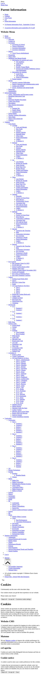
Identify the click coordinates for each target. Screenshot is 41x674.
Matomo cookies (11, 640)
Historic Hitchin (21, 132)
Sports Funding (13, 551)
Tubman (14, 194)
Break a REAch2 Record (19, 413)
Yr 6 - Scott (19, 403)
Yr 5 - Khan (19, 398)
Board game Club (17, 341)
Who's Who (12, 56)
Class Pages (8, 18)
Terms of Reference (18, 46)
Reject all (4, 599)
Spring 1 (18, 427)
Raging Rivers (20, 168)
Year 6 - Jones (20, 385)
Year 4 (18, 289)
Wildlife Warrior (17, 404)
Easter (14, 284)
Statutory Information (11, 535)
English (10, 472)
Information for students (19, 72)
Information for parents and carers (22, 60)
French (10, 511)
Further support (16, 79)
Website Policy (12, 570)
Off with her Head (21, 205)
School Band (16, 325)
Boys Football (20, 334)
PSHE (10, 499)
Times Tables (16, 485)
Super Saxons (20, 165)
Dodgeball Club (17, 344)
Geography (11, 496)
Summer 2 (19, 308)
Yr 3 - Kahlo (20, 389)
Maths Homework (17, 489)
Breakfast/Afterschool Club (16, 96)
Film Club (15, 346)
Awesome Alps (20, 203)
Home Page (4, 5)
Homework (11, 305)
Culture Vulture (17, 410)
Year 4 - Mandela (21, 365)
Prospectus (11, 55)
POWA (10, 106)
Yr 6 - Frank (20, 401)
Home (6, 14)
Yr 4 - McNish (20, 394)
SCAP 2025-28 (16, 265)
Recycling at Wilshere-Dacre (20, 274)
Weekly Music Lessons (19, 516)
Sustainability (12, 91)
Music (10, 515)
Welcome (11, 39)
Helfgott (14, 211)
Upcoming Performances (23, 522)
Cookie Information (14, 568)
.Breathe (18, 260)
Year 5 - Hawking (21, 368)
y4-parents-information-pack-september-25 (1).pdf (20, 28)
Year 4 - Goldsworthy (22, 379)
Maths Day (15, 480)
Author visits (16, 296)
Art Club (15, 342)
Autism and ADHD (18, 86)
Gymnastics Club (17, 348)
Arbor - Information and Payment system (20, 94)
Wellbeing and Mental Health (17, 58)
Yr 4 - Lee (19, 392)
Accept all (11, 599)
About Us (7, 37)
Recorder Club (16, 525)
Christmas (15, 303)
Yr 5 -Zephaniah (21, 396)
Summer (18, 466)
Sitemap (7, 558)
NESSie (18, 65)
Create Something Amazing (20, 416)
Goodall (14, 125)
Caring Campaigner (18, 356)
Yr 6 (13, 318)
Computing (11, 497)
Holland (14, 143)
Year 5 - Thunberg (21, 380)
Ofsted (10, 542)
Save (17, 672)
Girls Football (20, 332)
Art (9, 468)
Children (7, 16)
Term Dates (11, 117)
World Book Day (17, 301)
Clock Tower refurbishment (20, 53)
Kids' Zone (11, 322)
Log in (3, 3)
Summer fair (16, 108)
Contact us (11, 41)
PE (9, 501)
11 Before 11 (20, 141)
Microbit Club (16, 339)
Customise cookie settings (23, 599)
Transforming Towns (22, 201)
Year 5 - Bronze (21, 367)
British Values (12, 541)
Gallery (18, 139)
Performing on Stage (18, 530)
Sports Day (15, 508)
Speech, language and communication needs (25, 84)
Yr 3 (13, 306)
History (10, 51)
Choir (14, 329)
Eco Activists (20, 236)
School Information (10, 93)
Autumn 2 (19, 425)
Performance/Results (14, 544)
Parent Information (10, 21)
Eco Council (12, 261)
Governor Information (18, 48)
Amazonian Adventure (23, 234)
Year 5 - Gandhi (21, 382)
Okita (14, 177)
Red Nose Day (16, 299)
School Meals (12, 113)
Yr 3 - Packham (21, 391)
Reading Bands (20, 475)
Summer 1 (19, 430)
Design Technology (14, 470)
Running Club (16, 349)
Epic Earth (19, 129)
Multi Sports (16, 336)
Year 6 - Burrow (21, 384)
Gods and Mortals (21, 127)
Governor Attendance (18, 50)
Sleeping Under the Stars (19, 408)
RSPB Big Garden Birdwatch (21, 294)
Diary (10, 98)
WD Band (15, 523)
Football (14, 330)
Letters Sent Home (14, 101)
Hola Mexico (20, 199)
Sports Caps (15, 504)
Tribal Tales (19, 136)
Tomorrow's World (21, 237)
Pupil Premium (12, 547)
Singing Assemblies (18, 532)
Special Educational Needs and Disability (20, 549)
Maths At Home (17, 491)
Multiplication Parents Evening (21, 484)
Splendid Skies (20, 134)
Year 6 (18, 292)
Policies (10, 546)
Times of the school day (15, 118)
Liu (6, 19)
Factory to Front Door (22, 198)
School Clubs (12, 323)
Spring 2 (18, 429)
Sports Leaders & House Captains (22, 510)
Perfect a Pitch (16, 354)
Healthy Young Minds (22, 67)
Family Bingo (16, 110)
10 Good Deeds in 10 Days (20, 358)
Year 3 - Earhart (21, 361)
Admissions (11, 537)
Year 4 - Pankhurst (21, 377)
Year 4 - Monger (21, 363)
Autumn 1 (19, 310)
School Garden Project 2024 (20, 267)
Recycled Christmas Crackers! (21, 275)
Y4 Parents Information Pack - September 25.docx (20, 24)
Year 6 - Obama (21, 370)
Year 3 (18, 287)
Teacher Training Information (17, 115)
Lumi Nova (19, 63)
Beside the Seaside (21, 163)
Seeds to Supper (17, 415)
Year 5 (18, 291)
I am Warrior (20, 162)
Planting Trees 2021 (18, 268)
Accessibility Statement (15, 566)
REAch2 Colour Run (18, 282)
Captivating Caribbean (23, 218)
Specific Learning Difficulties (21, 82)
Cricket (14, 327)
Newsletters (11, 103)
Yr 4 (13, 311)
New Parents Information (16, 105)
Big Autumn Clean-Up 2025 (20, 263)
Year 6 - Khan (20, 372)
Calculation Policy (17, 487)
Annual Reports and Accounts (17, 539)
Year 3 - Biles (20, 375)
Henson (14, 244)
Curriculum (8, 418)
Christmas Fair (16, 112)
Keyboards (15, 528)
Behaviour (11, 89)
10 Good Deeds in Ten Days (20, 286)
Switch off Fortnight (18, 272)
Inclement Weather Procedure (17, 99)
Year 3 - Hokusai (21, 373)
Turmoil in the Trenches (23, 230)
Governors (11, 43)
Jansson (14, 229)
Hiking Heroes (16, 406)
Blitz (17, 232)
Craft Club (15, 337)
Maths (10, 479)
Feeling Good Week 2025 (20, 279)
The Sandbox (20, 62)
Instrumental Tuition (18, 534)
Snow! (14, 280)
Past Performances (21, 520)
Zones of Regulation (22, 77)
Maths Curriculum (17, 482)
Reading (14, 473)
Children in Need (17, 298)
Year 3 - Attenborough (22, 360)
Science (10, 492)
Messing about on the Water (20, 411)
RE (9, 513)
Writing (14, 477)
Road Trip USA (21, 167)
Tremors (18, 131)
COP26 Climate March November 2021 (24, 270)
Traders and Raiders (22, 170)
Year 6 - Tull (20, 387)
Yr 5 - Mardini (20, 399)
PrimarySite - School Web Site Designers (17, 577)
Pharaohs (19, 196)
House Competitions (18, 506)
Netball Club (16, 351)
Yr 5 (13, 315)
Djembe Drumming (18, 527)
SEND (10, 81)
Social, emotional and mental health (23, 87)
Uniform (11, 120)
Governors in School (18, 44)
